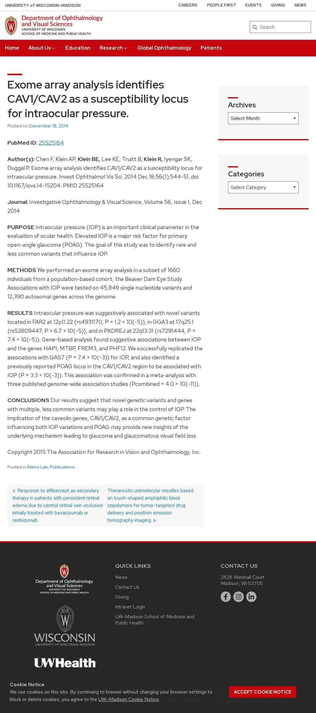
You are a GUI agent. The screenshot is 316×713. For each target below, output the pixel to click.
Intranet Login (130, 607)
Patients (211, 48)
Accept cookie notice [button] (262, 692)
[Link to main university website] (64, 647)
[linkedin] (251, 596)
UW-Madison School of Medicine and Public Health (154, 619)
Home (12, 48)
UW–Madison (43, 5)
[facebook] (226, 596)
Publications (62, 467)
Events (253, 5)
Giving (278, 5)
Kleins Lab (37, 467)
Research (111, 48)
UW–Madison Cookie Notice (128, 699)
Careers (188, 5)
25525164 (51, 142)
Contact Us (127, 587)
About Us (39, 48)
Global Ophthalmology (164, 48)
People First (221, 5)
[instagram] (238, 596)
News (300, 5)
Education (77, 48)
